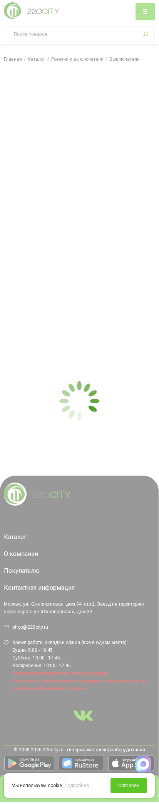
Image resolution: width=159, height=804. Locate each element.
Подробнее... (78, 785)
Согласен (128, 785)
